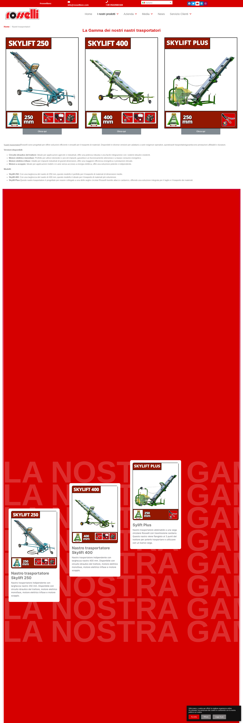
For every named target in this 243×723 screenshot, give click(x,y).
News (161, 14)
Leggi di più (219, 717)
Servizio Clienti (179, 14)
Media (145, 14)
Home (88, 14)
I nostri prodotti (106, 14)
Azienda (129, 14)
